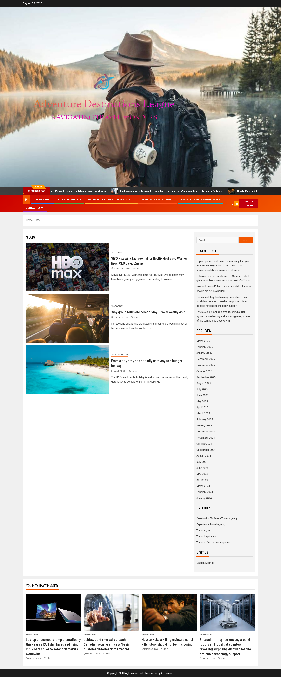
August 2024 (203, 455)
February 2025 (204, 419)
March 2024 (203, 486)
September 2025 (206, 377)
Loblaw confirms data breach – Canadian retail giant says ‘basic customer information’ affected (126, 191)
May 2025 (202, 401)
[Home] (26, 199)
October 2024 (204, 443)
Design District (205, 562)
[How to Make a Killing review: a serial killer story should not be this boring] (169, 612)
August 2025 (203, 383)
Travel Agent (42, 199)
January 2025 (204, 425)
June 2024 (202, 468)
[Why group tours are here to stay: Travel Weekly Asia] (67, 318)
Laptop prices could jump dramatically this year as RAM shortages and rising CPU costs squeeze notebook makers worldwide (223, 266)
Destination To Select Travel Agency (111, 199)
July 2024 (202, 461)
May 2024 (202, 474)
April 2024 (202, 480)
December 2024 (205, 431)
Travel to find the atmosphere (200, 199)
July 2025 (202, 389)
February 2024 (204, 492)
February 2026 (204, 347)
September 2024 (206, 449)
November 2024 (205, 437)
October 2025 (204, 371)
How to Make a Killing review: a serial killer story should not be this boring (231, 191)
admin (137, 268)
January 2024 (204, 498)
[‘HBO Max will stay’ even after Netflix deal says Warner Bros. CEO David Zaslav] (67, 267)
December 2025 (205, 359)
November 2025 (205, 365)
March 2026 (203, 341)
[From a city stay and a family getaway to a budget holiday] (67, 369)
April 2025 (202, 407)
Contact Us (33, 207)
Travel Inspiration (69, 199)
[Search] (232, 203)
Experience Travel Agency (158, 199)
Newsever (151, 673)
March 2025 (203, 413)
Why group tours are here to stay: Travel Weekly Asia (148, 312)
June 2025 (202, 395)
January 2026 (204, 353)
